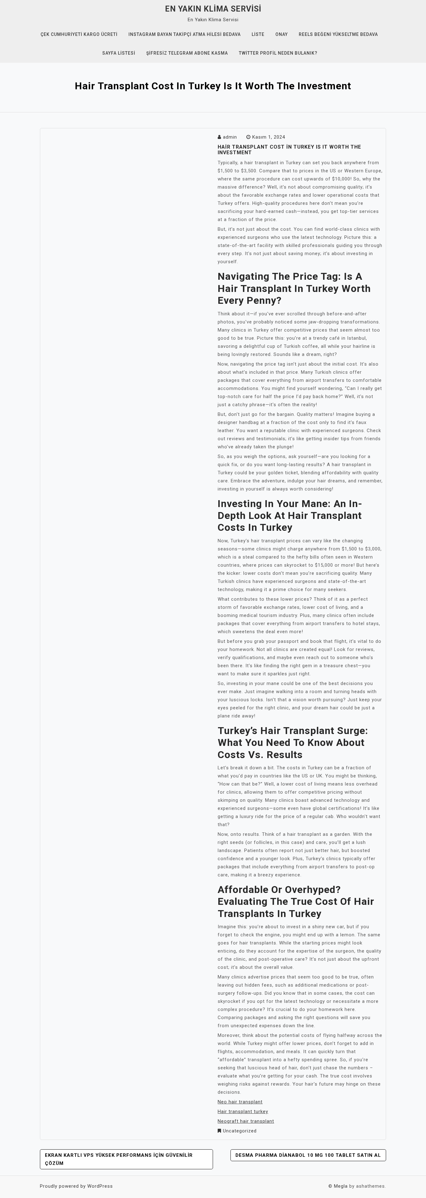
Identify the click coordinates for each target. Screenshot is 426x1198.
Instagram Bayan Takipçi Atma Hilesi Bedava (184, 34)
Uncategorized (240, 1131)
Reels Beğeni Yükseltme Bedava (338, 34)
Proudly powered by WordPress (76, 1186)
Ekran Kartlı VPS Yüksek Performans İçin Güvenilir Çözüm (119, 1159)
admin (230, 137)
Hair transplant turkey (243, 1111)
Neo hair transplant (240, 1102)
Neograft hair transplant (246, 1121)
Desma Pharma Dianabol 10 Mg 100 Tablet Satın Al (308, 1155)
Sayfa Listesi (118, 53)
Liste (258, 34)
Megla (341, 1186)
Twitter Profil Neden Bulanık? (278, 53)
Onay (281, 34)
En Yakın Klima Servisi (213, 8)
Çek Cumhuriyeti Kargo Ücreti (79, 34)
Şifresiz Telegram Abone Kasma (187, 53)
